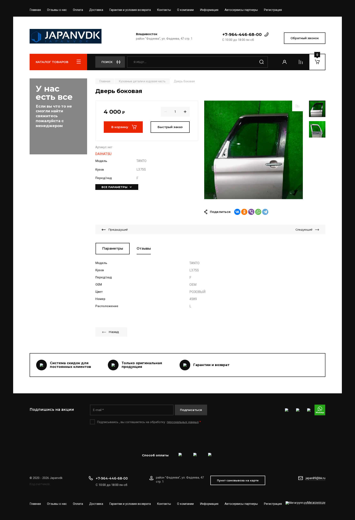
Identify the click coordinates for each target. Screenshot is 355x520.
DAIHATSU (103, 154)
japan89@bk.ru (315, 478)
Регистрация (273, 10)
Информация (209, 10)
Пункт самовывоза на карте (238, 480)
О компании (185, 10)
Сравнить (297, 106)
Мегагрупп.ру (316, 502)
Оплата (78, 10)
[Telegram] (265, 212)
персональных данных (183, 422)
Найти (262, 62)
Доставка (96, 10)
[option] (253, 150)
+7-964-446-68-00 (242, 34)
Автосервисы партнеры (241, 10)
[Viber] (251, 212)
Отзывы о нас (57, 10)
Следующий (303, 229)
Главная (35, 10)
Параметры (112, 248)
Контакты (164, 10)
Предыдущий (118, 229)
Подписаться (191, 410)
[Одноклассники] (244, 212)
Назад (114, 332)
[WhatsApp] (258, 212)
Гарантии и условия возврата (130, 10)
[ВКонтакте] (237, 212)
